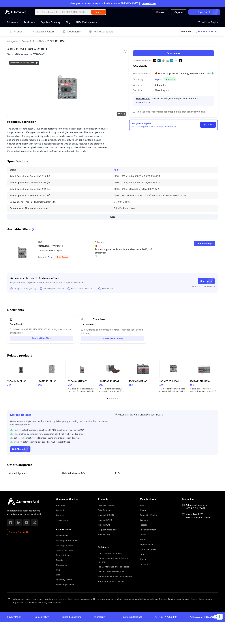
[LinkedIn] (18, 522)
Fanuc (143, 539)
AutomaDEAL (104, 525)
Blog (68, 22)
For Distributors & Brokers (110, 553)
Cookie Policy (42, 617)
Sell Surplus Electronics (67, 540)
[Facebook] (10, 522)
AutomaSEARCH (105, 520)
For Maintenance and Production (113, 567)
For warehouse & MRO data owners (115, 576)
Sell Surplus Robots (65, 545)
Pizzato (143, 525)
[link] (23, 502)
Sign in (178, 12)
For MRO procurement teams (112, 571)
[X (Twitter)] (34, 522)
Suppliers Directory (50, 22)
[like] (124, 51)
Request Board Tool (107, 529)
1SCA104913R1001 (138, 381)
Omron (143, 510)
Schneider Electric (149, 515)
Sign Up (204, 281)
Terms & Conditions (71, 617)
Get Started (18, 449)
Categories (12, 41)
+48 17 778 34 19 (207, 31)
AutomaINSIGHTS (106, 515)
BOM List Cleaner (106, 505)
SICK (142, 554)
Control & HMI (29, 41)
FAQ (58, 570)
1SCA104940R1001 (17, 381)
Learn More (149, 3)
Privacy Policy (14, 617)
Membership (62, 535)
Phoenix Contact (148, 529)
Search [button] (98, 12)
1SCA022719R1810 (200, 381)
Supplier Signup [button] (17, 532)
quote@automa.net (132, 617)
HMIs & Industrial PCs (73, 473)
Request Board (63, 555)
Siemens (144, 520)
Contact (60, 510)
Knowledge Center (65, 584)
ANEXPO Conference (87, 22)
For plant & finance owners (111, 581)
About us (60, 505)
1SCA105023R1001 (47, 381)
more (112, 217)
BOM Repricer (104, 510)
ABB (116, 169)
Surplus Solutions (64, 550)
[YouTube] (26, 522)
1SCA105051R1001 (169, 381)
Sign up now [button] (208, 125)
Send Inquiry (173, 53)
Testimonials (62, 520)
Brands (59, 560)
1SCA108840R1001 (109, 381)
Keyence (144, 564)
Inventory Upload (64, 579)
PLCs (41, 41)
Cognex (144, 559)
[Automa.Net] (15, 12)
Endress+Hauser (148, 549)
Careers (60, 515)
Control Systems (18, 473)
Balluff (143, 534)
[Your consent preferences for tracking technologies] (220, 617)
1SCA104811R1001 (77, 381)
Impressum (99, 617)
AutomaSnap (104, 534)
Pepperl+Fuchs (147, 544)
